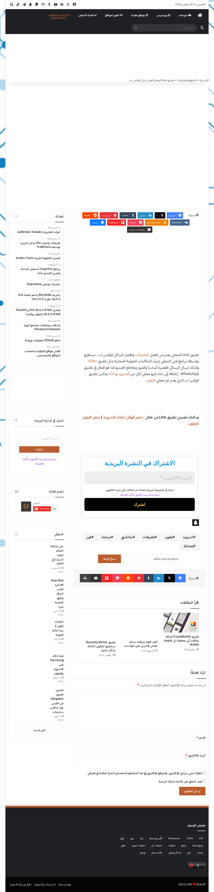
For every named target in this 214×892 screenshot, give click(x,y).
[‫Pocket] (117, 578)
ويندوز (142, 852)
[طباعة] (85, 578)
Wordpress (174, 838)
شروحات (184, 15)
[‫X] (169, 578)
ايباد (141, 838)
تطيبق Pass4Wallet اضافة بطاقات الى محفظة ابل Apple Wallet (181, 640)
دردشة (106, 537)
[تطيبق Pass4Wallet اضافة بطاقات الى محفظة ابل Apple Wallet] (181, 623)
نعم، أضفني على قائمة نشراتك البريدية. (180, 781)
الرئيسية (204, 80)
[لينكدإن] (159, 578)
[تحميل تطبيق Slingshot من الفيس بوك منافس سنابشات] (30, 703)
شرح (189, 852)
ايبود (132, 838)
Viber (92, 361)
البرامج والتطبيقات (58, 15)
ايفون (168, 537)
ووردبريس (162, 15)
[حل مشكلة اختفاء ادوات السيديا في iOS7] (30, 559)
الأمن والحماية (155, 838)
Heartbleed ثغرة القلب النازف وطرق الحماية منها (57, 593)
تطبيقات (148, 537)
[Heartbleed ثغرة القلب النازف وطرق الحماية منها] (30, 594)
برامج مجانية (197, 845)
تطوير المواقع (112, 15)
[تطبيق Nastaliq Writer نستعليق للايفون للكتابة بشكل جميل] (98, 625)
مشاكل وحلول (174, 852)
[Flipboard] (106, 578)
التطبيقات (142, 355)
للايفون (150, 380)
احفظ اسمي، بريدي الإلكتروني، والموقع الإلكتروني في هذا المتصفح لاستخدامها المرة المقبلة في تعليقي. (144, 773)
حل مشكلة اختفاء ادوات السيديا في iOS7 (57, 555)
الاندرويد (124, 374)
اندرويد (188, 537)
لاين (88, 537)
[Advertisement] (139, 309)
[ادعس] (111, 56)
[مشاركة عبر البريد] (95, 578)
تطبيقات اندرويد (138, 845)
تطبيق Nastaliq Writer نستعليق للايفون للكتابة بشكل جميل (101, 646)
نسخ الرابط (109, 559)
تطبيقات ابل (156, 845)
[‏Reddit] (128, 578)
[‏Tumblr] (149, 578)
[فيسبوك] (180, 578)
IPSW (190, 838)
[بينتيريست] (139, 578)
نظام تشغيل (157, 852)
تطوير (123, 845)
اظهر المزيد (39, 730)
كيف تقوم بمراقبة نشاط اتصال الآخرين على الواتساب (140, 644)
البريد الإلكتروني (195, 755)
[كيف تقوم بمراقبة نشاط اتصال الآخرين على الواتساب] (139, 625)
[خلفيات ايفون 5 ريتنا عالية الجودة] (30, 635)
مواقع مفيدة (138, 15)
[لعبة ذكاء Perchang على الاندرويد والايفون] (30, 669)
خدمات (200, 852)
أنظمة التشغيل (86, 15)
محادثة (188, 546)
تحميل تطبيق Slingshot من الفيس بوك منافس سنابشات (57, 701)
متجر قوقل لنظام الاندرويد (123, 417)
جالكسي (126, 537)
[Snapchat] (139, 522)
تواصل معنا (64, 884)
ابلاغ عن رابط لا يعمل (21, 884)
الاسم (201, 738)
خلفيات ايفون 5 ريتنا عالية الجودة (58, 628)
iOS (112, 374)
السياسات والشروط (45, 884)
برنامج (183, 845)
